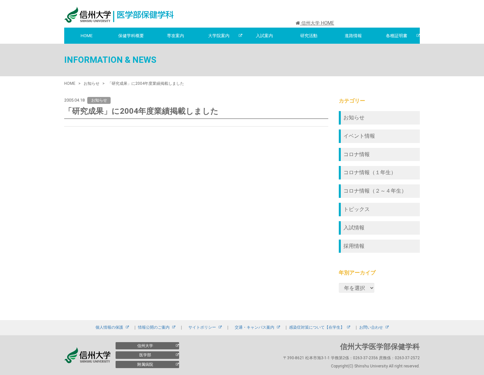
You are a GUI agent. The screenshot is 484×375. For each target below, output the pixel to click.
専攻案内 (175, 35)
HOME (87, 35)
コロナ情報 (356, 154)
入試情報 (353, 227)
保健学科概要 (131, 35)
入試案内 (264, 35)
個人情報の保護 (109, 327)
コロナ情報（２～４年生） (375, 191)
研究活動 (308, 35)
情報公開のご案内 (154, 327)
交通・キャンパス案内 (254, 327)
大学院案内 (218, 35)
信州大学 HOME (317, 23)
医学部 (145, 355)
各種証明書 (396, 35)
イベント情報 (359, 136)
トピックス (356, 209)
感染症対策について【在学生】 (316, 327)
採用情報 (353, 246)
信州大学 (145, 345)
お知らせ (353, 117)
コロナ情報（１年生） (369, 172)
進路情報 (353, 35)
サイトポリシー (202, 327)
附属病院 (145, 364)
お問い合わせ (371, 327)
